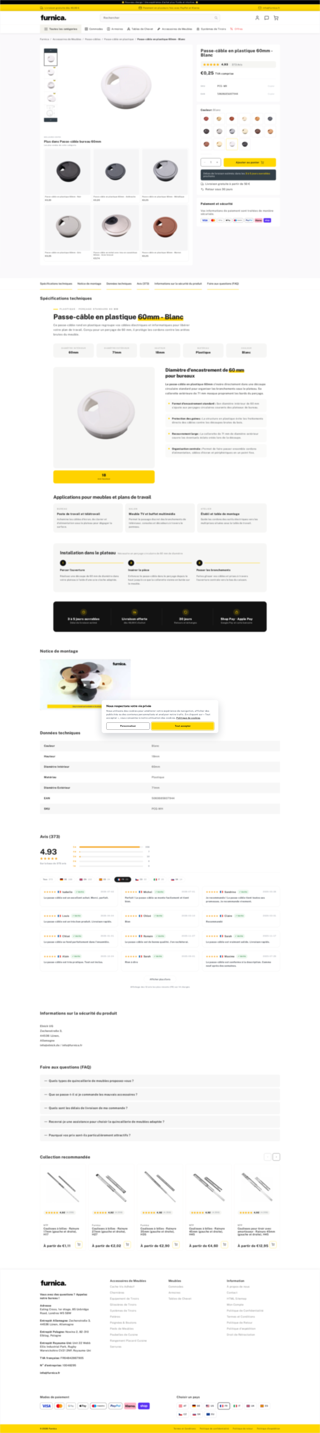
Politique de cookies (188, 718)
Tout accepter (182, 726)
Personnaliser (128, 726)
